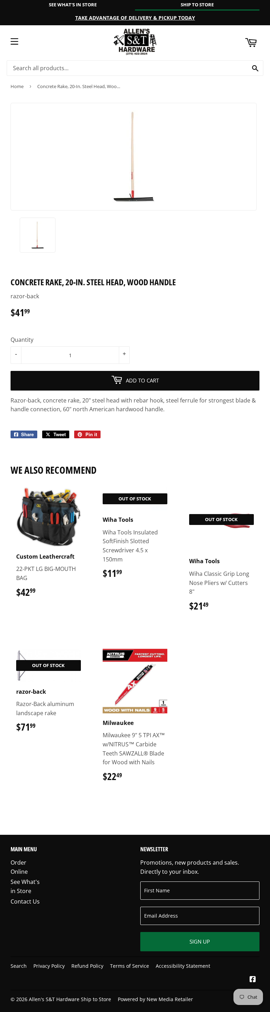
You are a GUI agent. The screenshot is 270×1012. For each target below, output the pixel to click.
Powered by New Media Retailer (155, 999)
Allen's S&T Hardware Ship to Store (70, 999)
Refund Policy (87, 966)
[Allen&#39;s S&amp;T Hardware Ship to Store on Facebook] (253, 980)
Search (19, 966)
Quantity (22, 340)
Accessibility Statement (183, 966)
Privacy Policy (49, 966)
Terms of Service (129, 966)
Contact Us (25, 901)
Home (17, 86)
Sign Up (199, 941)
